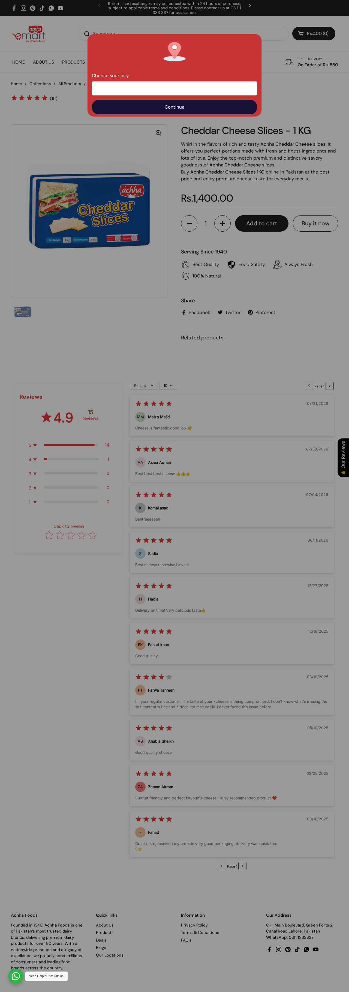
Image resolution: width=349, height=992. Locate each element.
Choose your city (110, 76)
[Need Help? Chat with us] (15, 976)
